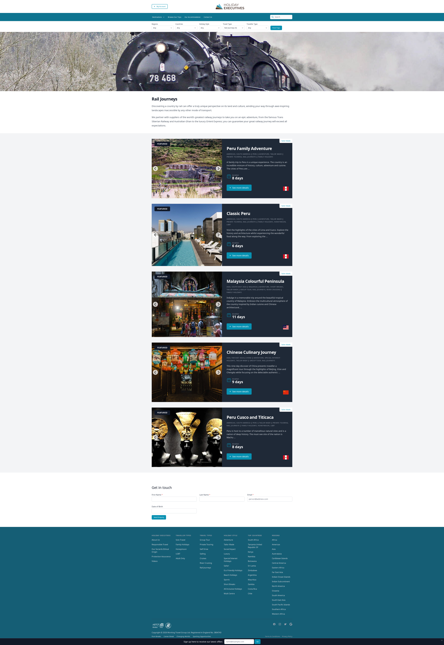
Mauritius (252, 579)
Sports (227, 579)
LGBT (229, 224)
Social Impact (230, 549)
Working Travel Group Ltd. (178, 632)
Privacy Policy (287, 636)
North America (278, 586)
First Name (157, 494)
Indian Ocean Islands (281, 577)
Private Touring (234, 157)
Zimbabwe (252, 570)
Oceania (275, 590)
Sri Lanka (252, 566)
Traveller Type (252, 24)
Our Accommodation (192, 17)
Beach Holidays (230, 575)
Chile (250, 593)
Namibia (251, 556)
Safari (226, 566)
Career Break (169, 636)
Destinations (157, 17)
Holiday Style (204, 24)
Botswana (252, 561)
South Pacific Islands (281, 604)
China (248, 358)
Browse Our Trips (174, 17)
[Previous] (155, 168)
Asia (229, 287)
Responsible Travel (160, 544)
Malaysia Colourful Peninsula (255, 281)
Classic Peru (238, 213)
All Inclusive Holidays (233, 589)
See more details (240, 187)
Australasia (277, 553)
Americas (231, 154)
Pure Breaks (156, 636)
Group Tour (245, 289)
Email (250, 494)
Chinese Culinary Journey (251, 352)
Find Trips (276, 28)
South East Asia (239, 287)
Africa (274, 540)
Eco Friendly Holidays (233, 570)
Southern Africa (279, 609)
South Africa (253, 540)
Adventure (264, 154)
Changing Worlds (183, 636)
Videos (155, 561)
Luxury (227, 553)
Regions (155, 24)
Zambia (251, 584)
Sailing (203, 553)
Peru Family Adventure (249, 148)
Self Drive (204, 549)
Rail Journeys (249, 157)
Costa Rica (252, 589)
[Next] (218, 168)
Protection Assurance (161, 556)
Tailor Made (276, 154)
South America (243, 154)
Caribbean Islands (280, 558)
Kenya (250, 552)
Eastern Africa (278, 567)
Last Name (204, 494)
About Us (156, 540)
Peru (255, 154)
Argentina (252, 575)
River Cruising (274, 289)
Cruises (203, 558)
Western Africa (278, 614)
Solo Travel (180, 540)
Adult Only (180, 558)
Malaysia (253, 287)
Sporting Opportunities (202, 636)
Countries (179, 24)
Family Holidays (265, 157)
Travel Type (227, 24)
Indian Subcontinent (281, 581)
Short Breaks (276, 287)
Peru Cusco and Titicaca (250, 417)
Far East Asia (238, 358)
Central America (279, 563)
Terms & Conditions (272, 636)
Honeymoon (280, 222)
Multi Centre (229, 593)
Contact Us (208, 17)
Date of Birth (157, 506)
